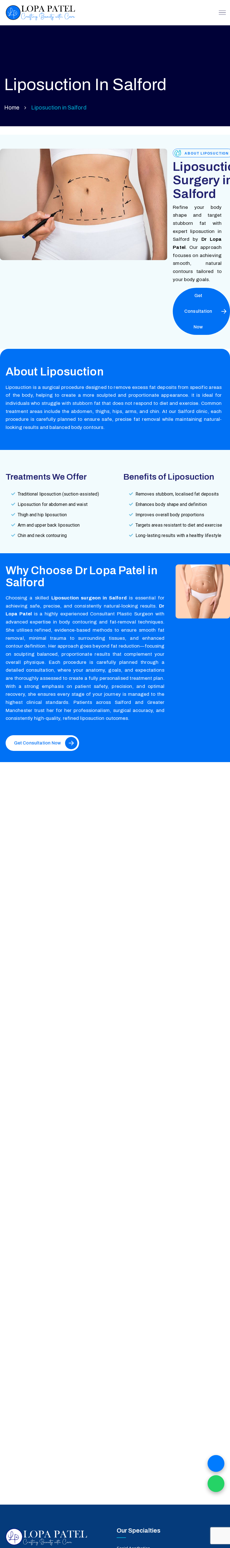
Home (11, 107)
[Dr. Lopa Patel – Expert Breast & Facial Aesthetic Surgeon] (40, 12)
